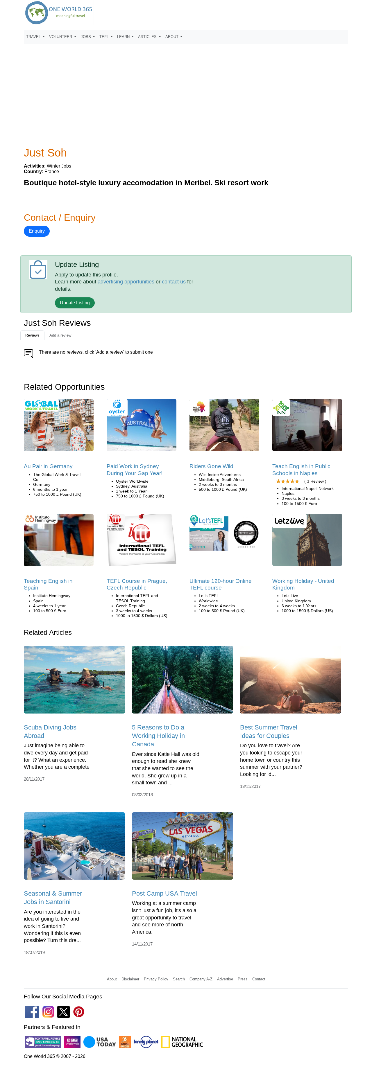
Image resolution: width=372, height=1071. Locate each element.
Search (179, 979)
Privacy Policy (156, 979)
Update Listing (75, 302)
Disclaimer (130, 979)
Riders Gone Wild (211, 466)
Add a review (60, 335)
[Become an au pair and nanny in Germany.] (59, 427)
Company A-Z (200, 979)
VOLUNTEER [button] (61, 37)
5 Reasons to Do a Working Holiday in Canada (158, 736)
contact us (174, 282)
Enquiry (37, 231)
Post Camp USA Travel (164, 893)
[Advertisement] (186, 86)
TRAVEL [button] (34, 37)
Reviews (32, 335)
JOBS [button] (86, 37)
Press (243, 979)
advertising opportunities (126, 282)
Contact (258, 979)
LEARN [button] (124, 37)
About (112, 979)
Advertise (225, 979)
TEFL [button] (104, 37)
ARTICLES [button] (148, 37)
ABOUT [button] (172, 37)
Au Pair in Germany (48, 466)
